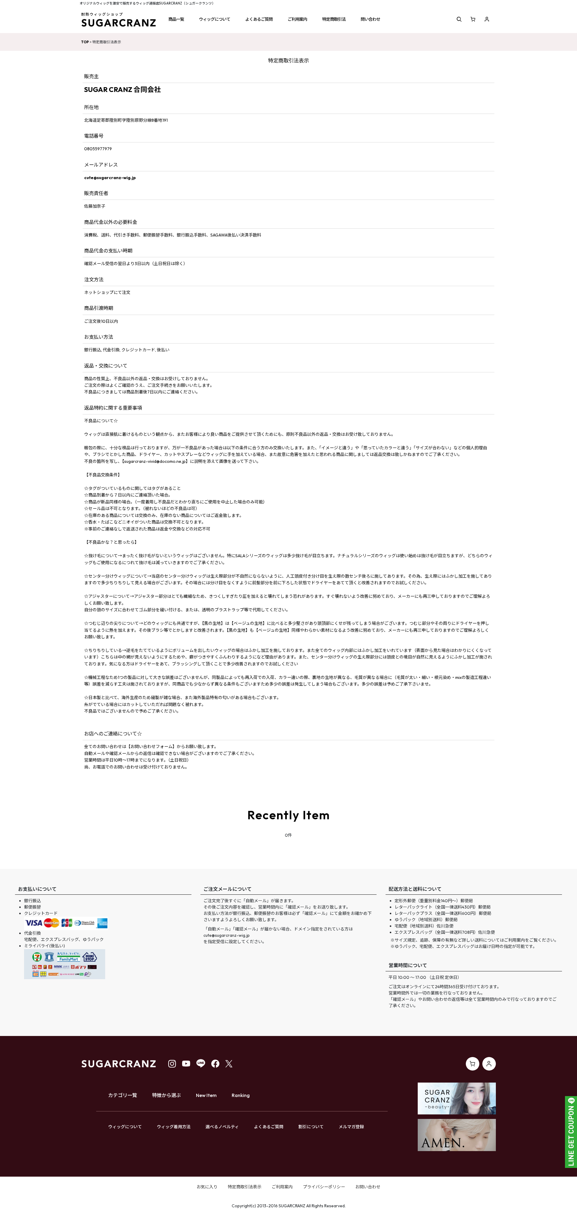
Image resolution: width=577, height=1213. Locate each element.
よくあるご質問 (268, 1126)
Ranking (241, 1095)
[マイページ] (487, 19)
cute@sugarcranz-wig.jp (110, 177)
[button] (176, 19)
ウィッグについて (125, 1126)
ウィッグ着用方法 (174, 1126)
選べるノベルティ (222, 1126)
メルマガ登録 (351, 1126)
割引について (311, 1126)
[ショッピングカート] (473, 19)
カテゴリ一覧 (122, 1095)
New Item (206, 1095)
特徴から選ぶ (166, 1095)
